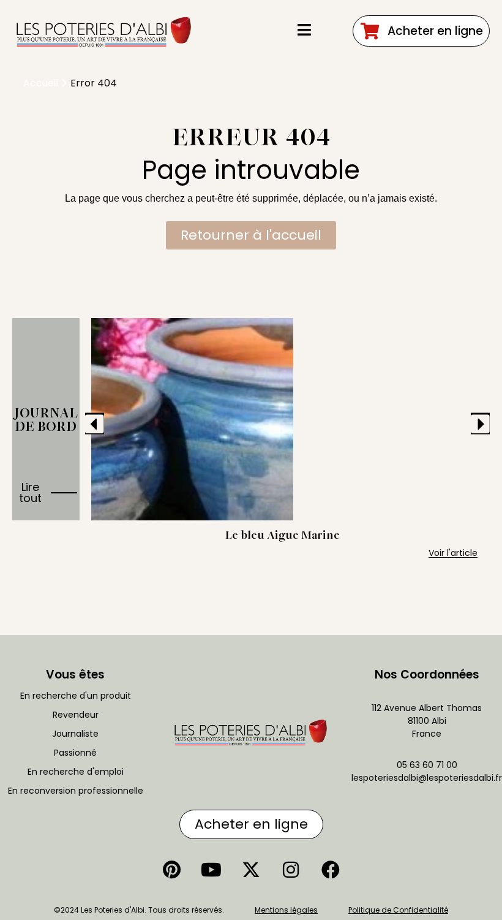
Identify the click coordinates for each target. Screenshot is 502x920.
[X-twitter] (251, 869)
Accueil (40, 83)
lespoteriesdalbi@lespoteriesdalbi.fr (426, 778)
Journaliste (75, 734)
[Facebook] (330, 869)
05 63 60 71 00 (427, 765)
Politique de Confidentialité (398, 910)
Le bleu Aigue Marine (282, 534)
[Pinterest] (171, 869)
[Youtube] (211, 869)
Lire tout (30, 492)
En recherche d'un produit (75, 696)
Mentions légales (286, 910)
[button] (94, 423)
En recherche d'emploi (76, 772)
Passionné (75, 753)
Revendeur (76, 715)
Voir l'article (453, 553)
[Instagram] (290, 869)
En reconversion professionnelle (75, 791)
